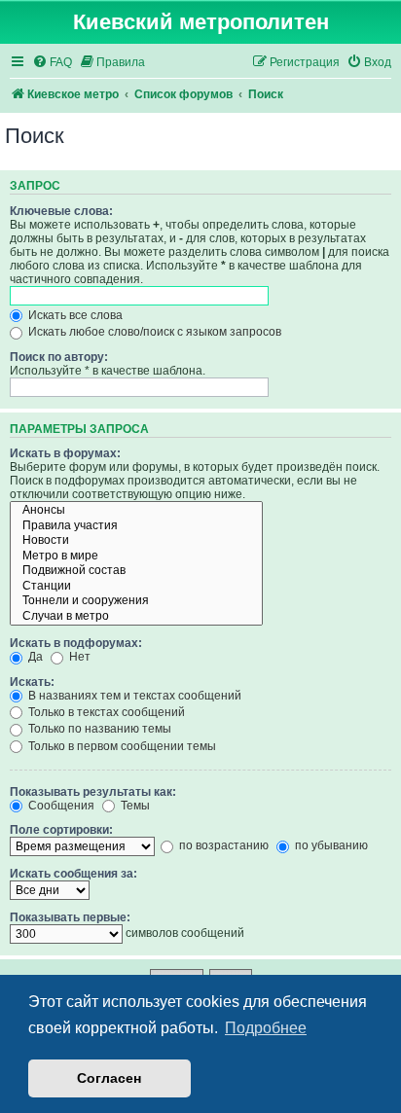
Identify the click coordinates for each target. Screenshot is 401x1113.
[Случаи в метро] (136, 617)
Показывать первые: (70, 917)
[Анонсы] (136, 511)
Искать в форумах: (65, 453)
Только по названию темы (98, 729)
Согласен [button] (109, 1078)
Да (34, 657)
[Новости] (136, 541)
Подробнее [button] (266, 1028)
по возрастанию (222, 845)
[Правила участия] (136, 526)
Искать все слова (74, 315)
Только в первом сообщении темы (120, 746)
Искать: (32, 682)
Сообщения (59, 805)
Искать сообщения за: (73, 873)
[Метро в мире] (136, 556)
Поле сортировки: (61, 830)
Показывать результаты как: (93, 792)
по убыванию (330, 845)
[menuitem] (52, 63)
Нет (78, 657)
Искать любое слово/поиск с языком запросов (153, 332)
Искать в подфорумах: (76, 643)
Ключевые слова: (61, 211)
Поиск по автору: (59, 357)
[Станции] (136, 586)
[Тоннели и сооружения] (136, 601)
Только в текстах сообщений (105, 712)
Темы (134, 805)
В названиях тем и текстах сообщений (133, 695)
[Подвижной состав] (136, 571)
